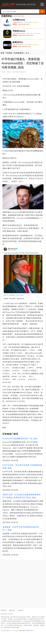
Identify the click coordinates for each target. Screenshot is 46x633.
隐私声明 (12, 610)
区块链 (9, 53)
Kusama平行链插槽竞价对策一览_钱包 (19, 439)
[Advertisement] (23, 583)
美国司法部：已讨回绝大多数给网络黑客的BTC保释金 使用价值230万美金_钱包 (21, 496)
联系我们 (3, 610)
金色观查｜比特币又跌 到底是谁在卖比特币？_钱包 (20, 528)
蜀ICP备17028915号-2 (26, 630)
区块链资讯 (18, 53)
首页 (2, 53)
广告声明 (20, 610)
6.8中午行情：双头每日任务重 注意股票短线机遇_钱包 (22, 466)
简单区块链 (15, 630)
